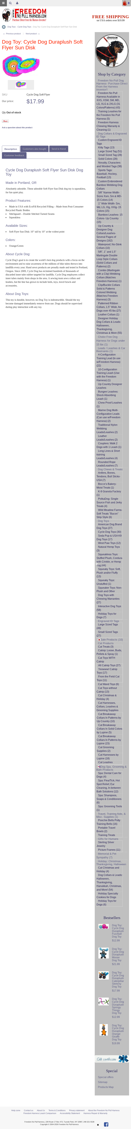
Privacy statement (77, 1110)
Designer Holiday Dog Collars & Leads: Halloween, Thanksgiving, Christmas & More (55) (109, 325)
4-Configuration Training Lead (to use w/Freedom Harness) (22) (108, 360)
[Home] (4, 27)
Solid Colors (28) (107, 158)
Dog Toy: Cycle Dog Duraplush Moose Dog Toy (118, 954)
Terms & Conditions (57, 1110)
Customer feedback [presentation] (14, 155)
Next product (33, 34)
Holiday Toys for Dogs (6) (106, 903)
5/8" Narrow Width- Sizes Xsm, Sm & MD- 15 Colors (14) (109, 196)
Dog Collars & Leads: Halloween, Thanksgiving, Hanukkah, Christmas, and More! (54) (109, 882)
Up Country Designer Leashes (109, 386)
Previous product (12, 34)
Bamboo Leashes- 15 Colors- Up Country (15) (110, 218)
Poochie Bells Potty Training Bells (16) (108, 822)
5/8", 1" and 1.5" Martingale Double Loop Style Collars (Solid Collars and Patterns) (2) (106, 259)
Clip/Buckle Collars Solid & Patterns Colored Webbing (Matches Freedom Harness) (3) (108, 292)
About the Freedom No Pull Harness (103, 1110)
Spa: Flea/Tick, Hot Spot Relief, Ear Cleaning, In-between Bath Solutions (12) (108, 786)
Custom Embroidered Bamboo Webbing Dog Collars (109, 185)
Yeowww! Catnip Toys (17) (107, 671)
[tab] (11, 149)
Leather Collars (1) (108, 314)
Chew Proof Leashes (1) (109, 404)
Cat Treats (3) (105, 646)
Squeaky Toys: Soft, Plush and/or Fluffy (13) (108, 573)
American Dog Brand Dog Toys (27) (109, 526)
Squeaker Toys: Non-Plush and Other (109, 589)
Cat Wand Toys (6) (108, 684)
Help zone (15, 1110)
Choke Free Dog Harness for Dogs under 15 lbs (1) (110, 340)
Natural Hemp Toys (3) (108, 548)
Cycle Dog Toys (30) (109, 531)
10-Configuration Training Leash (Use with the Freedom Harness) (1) (107, 375)
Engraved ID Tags (108, 621)
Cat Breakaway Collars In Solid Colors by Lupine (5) (109, 729)
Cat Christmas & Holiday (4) (106, 697)
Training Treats (106, 835)
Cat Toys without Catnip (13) (106, 690)
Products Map (106, 1087)
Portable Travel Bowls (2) (105, 829)
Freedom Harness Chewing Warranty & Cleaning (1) (108, 126)
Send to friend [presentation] (59, 149)
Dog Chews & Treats (110, 469)
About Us (41, 1110)
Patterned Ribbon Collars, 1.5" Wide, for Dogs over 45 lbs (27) (108, 307)
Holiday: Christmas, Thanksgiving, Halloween (111, 863)
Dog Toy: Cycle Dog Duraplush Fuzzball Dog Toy (118, 931)
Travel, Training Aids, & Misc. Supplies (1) (111, 815)
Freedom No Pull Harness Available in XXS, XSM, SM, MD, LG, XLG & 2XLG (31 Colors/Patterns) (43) (108, 100)
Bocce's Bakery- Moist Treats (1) (106, 486)
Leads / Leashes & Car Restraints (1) (110, 350)
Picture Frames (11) (109, 849)
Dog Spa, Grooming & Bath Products (111, 768)
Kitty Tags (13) (106, 147)
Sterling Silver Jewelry (105, 844)
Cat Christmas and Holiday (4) (107, 869)
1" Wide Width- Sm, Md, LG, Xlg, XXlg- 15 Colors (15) (109, 207)
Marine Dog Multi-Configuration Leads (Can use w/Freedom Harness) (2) (108, 416)
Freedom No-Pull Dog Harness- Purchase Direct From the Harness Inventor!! (111, 85)
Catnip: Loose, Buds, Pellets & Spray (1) (109, 652)
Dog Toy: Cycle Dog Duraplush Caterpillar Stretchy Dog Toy (118, 979)
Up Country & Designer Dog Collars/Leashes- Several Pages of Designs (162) (106, 233)
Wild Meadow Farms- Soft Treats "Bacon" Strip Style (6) (109, 514)
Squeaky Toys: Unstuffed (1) (105, 582)
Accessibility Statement (70, 1113)
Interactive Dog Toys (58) (108, 608)
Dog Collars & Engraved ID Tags (111, 135)
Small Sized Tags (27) (107, 634)
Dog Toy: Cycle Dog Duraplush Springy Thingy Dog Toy (118, 1006)
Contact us (28, 1110)
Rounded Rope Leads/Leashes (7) (107, 464)
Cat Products (106, 643)
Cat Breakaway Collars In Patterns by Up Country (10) (109, 718)
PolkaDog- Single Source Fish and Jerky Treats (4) (109, 502)
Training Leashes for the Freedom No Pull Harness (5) (108, 115)
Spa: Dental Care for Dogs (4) (108, 775)
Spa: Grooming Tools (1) (109, 808)
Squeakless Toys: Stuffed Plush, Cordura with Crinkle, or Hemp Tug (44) (109, 560)
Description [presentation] (10, 149)
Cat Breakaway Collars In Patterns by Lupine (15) (109, 740)
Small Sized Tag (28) (110, 155)
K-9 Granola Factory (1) (108, 493)
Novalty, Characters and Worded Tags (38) (109, 164)
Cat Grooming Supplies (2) (105, 749)
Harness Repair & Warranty (95, 1113)
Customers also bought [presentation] (34, 149)
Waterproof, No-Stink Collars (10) (109, 246)
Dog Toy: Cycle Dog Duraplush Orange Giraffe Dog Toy (118, 1032)
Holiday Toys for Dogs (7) (106, 615)
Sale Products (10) (111, 639)
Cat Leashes (105, 762)
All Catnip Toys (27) (109, 665)
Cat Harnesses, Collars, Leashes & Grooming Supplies (107, 707)
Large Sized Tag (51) (110, 151)
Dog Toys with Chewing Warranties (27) (107, 599)
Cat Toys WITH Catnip (105, 659)
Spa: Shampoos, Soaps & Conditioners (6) (108, 799)
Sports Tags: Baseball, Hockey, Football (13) (107, 174)
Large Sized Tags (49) (107, 626)
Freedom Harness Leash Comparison (39, 1113)
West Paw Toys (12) (109, 543)
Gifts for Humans (108, 838)
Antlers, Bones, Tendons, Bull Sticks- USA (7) (108, 476)
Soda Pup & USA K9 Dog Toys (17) (109, 537)
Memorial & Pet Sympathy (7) (106, 855)
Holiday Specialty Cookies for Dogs (107, 895)
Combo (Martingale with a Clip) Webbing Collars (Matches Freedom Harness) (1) (108, 276)
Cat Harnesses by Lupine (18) (108, 756)
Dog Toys (103, 521)
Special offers (105, 1077)
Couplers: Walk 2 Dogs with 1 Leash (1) (108, 445)
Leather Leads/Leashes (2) (107, 438)
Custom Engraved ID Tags (109, 142)
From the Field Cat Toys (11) (108, 678)
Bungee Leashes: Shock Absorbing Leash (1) (107, 395)
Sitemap (102, 1082)
